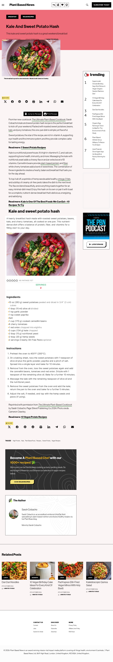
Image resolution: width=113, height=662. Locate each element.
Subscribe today (101, 5)
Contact (35, 625)
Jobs (34, 628)
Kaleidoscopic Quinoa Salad (97, 584)
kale (11, 129)
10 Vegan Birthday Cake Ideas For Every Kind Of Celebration (98, 101)
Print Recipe (52, 114)
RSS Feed (72, 632)
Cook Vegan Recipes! (22, 482)
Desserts (35, 577)
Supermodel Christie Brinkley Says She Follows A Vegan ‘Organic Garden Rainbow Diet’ (98, 87)
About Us (53, 625)
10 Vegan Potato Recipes (34, 416)
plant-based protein (50, 163)
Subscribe (54, 628)
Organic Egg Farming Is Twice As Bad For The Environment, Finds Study (98, 128)
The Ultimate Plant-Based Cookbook (49, 119)
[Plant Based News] (3, 5)
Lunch (6, 577)
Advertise (54, 632)
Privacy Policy (73, 625)
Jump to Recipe (34, 114)
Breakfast (12, 17)
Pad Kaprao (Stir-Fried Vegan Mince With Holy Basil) (98, 116)
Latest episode (97, 244)
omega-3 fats (64, 178)
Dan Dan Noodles (98, 110)
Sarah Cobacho (14, 39)
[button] (8, 280)
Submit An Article (38, 632)
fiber (65, 163)
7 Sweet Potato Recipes (33, 147)
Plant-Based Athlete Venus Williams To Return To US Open (98, 141)
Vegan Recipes (28, 17)
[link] (60, 5)
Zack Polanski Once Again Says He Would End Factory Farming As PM (98, 154)
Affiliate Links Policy (74, 628)
